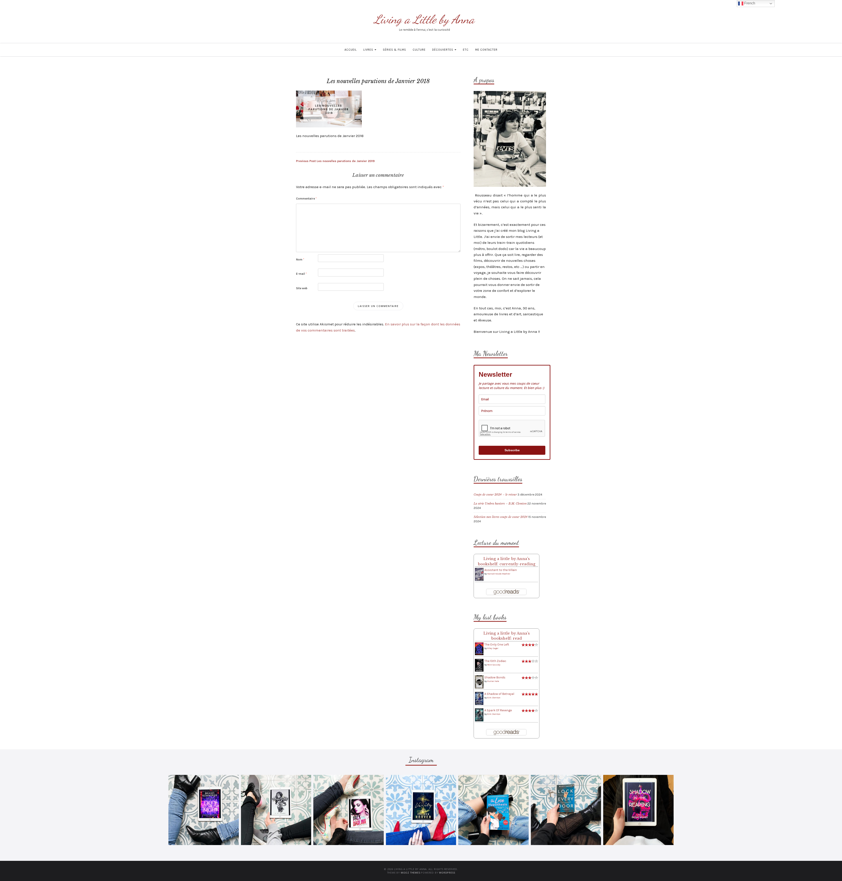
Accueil (350, 49)
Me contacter (486, 49)
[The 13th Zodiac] (479, 665)
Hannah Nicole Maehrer (498, 573)
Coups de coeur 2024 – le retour (495, 494)
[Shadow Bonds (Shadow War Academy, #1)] (479, 682)
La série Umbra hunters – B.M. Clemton (500, 503)
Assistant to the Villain (500, 570)
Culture (419, 49)
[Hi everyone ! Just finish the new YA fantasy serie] (203, 810)
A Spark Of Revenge (498, 710)
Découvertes (443, 49)
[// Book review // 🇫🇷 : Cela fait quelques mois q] (493, 810)
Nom (300, 259)
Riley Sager (492, 648)
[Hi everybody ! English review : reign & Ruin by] (276, 810)
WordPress (447, 872)
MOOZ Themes (410, 872)
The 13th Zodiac (495, 661)
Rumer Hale (493, 681)
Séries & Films (394, 49)
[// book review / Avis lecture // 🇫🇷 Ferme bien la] (566, 810)
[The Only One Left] (479, 649)
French (749, 3)
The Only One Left (496, 644)
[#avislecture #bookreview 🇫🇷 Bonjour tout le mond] (638, 810)
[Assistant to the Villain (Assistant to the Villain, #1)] (479, 574)
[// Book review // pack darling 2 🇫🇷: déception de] (348, 810)
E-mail (301, 273)
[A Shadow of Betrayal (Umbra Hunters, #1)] (479, 698)
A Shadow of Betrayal (499, 694)
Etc (466, 49)
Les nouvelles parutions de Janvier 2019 (335, 161)
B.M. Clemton (493, 697)
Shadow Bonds (494, 677)
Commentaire (306, 198)
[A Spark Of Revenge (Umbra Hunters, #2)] (479, 715)
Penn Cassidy (493, 664)
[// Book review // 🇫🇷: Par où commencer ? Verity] (421, 810)
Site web (301, 288)
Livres (368, 49)
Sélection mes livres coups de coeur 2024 (501, 517)
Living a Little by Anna (424, 19)
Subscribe (512, 450)
